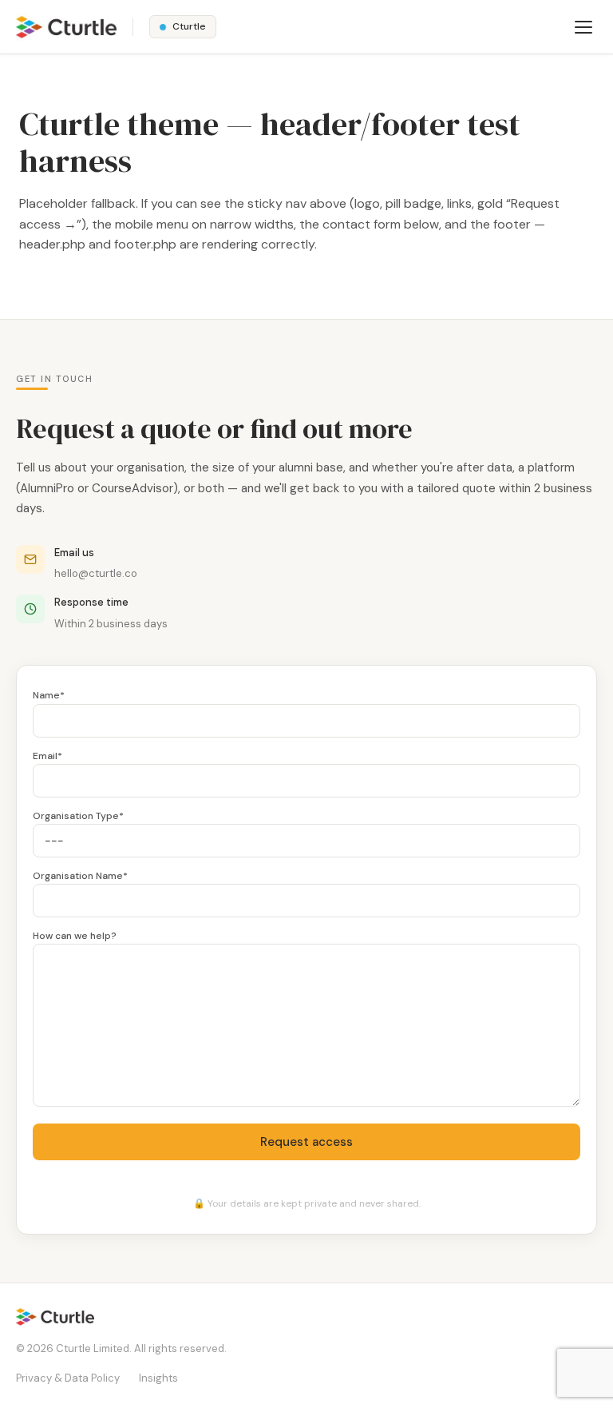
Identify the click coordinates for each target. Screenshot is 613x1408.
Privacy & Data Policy (68, 1378)
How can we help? (75, 935)
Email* (47, 756)
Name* (49, 695)
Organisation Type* (78, 815)
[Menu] (583, 27)
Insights (158, 1378)
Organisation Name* (80, 875)
